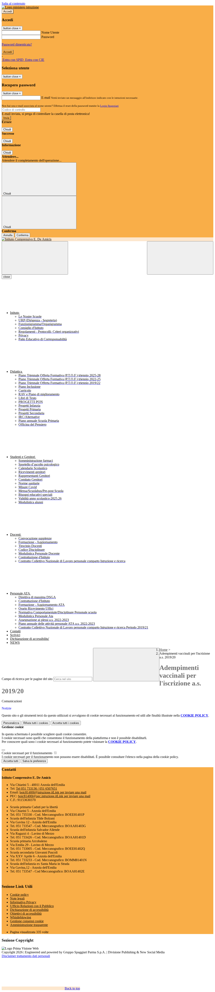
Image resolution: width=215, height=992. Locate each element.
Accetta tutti (65, 723)
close (6, 276)
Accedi (7, 11)
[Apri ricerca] (180, 258)
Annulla (7, 235)
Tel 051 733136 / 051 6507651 (36, 788)
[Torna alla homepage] (107, 239)
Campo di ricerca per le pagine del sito (27, 679)
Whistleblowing (20, 917)
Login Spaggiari (109, 105)
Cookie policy (19, 894)
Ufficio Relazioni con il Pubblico (32, 906)
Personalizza (11, 723)
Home (163, 649)
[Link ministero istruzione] (20, 7)
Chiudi (7, 129)
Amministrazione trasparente (29, 925)
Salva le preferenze (34, 761)
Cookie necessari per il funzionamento (27, 753)
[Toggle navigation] (35, 258)
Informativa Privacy (23, 902)
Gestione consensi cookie (27, 921)
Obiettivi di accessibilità (26, 913)
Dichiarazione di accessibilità (29, 910)
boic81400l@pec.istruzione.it (54, 796)
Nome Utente (50, 32)
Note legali (17, 898)
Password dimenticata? (17, 44)
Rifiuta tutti (35, 723)
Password (47, 37)
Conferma (22, 235)
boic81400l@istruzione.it (53, 792)
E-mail (45, 97)
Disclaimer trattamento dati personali (26, 956)
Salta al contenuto (13, 3)
